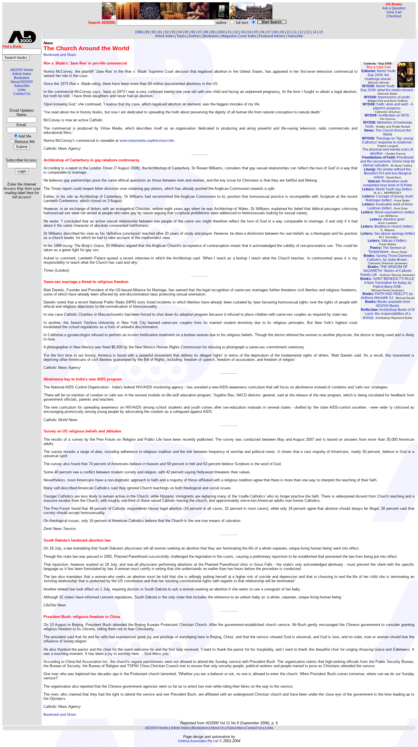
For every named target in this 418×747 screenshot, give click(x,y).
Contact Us (21, 94)
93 (173, 32)
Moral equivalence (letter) (387, 212)
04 (249, 32)
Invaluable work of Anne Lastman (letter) (387, 206)
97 (200, 32)
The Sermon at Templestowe (386, 250)
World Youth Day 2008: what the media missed (387, 88)
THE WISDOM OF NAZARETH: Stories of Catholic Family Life (386, 271)
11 (295, 32)
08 (276, 32)
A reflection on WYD (387, 115)
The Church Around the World (387, 132)
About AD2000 (22, 82)
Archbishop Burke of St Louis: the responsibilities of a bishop (388, 314)
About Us (217, 728)
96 (193, 32)
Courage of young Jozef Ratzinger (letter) (387, 198)
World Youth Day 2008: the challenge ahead (378, 75)
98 (206, 32)
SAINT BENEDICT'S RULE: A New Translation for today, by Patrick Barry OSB (387, 283)
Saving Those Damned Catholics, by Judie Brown (388, 258)
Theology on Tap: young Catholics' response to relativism (387, 140)
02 (236, 32)
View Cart (394, 12)
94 (180, 32)
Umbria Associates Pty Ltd (198, 741)
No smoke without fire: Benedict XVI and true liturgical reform (387, 173)
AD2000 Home (21, 70)
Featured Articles (272, 36)
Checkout (393, 16)
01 (230, 32)
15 (321, 32)
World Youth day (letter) (387, 189)
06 (262, 32)
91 (160, 32)
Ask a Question (393, 8)
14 (314, 32)
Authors (195, 36)
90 (154, 32)
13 (308, 32)
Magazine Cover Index (239, 36)
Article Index (21, 74)
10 (289, 32)
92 (167, 32)
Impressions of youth (387, 97)
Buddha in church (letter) (387, 226)
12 (301, 32)
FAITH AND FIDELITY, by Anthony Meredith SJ (387, 296)
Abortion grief (387, 219)
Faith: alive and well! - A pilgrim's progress (388, 106)
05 (256, 32)
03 (243, 32)
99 (213, 32)
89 (147, 32)
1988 (139, 32)
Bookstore (22, 78)
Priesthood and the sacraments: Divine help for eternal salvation (387, 161)
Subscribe (22, 86)
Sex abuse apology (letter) (388, 234)
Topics (182, 36)
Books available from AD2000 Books (387, 304)
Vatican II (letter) (387, 241)
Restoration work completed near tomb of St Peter (387, 183)
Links (22, 90)
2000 (221, 32)
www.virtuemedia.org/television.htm (147, 141)
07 (269, 32)
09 (282, 32)
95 (187, 32)
